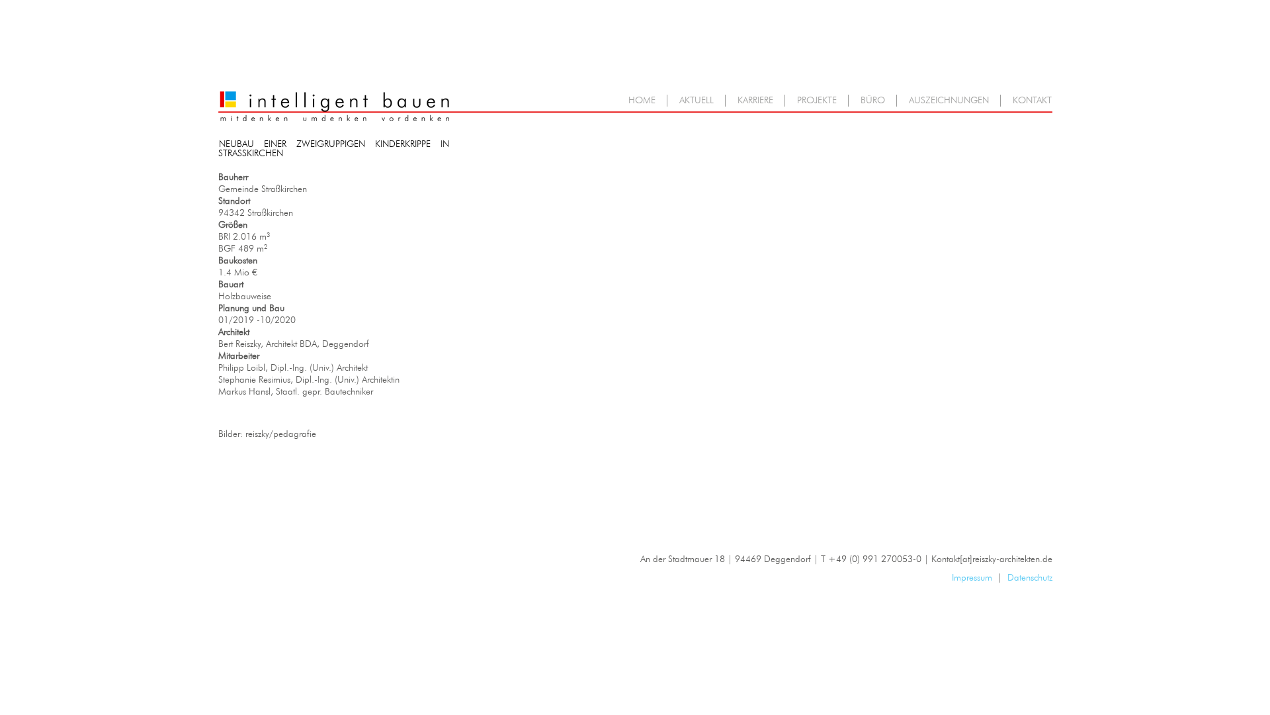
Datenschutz (1029, 577)
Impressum (972, 577)
